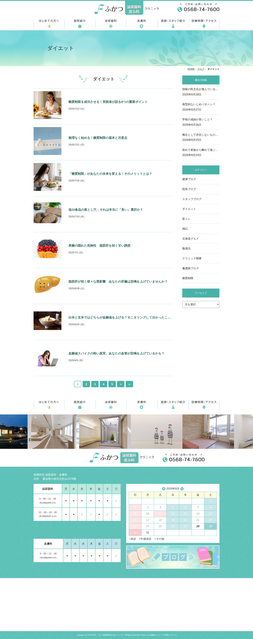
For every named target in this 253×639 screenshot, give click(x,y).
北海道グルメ (190, 238)
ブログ (200, 69)
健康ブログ (189, 179)
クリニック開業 (192, 258)
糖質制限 (187, 278)
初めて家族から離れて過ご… (200, 152)
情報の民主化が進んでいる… (200, 92)
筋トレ (186, 218)
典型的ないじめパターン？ (198, 107)
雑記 (185, 228)
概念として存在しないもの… (200, 137)
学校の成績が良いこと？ (197, 122)
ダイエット (189, 208)
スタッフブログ (192, 199)
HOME (191, 69)
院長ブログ (189, 189)
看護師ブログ (190, 268)
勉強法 (186, 248)
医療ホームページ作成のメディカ (164, 635)
